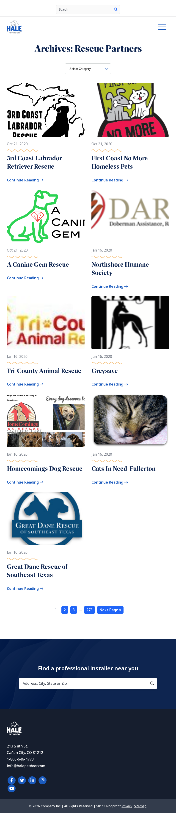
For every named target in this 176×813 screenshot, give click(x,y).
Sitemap (140, 806)
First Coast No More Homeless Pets (119, 162)
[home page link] (67, 26)
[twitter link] (22, 780)
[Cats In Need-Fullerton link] (130, 420)
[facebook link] (12, 780)
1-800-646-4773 (20, 759)
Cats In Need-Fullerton (123, 469)
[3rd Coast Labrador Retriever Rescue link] (46, 110)
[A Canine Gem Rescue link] (46, 216)
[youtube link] (12, 788)
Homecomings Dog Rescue (44, 469)
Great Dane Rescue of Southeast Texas (37, 571)
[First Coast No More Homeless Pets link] (130, 110)
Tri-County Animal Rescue (44, 371)
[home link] (14, 733)
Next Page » (110, 610)
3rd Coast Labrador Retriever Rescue (34, 162)
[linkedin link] (32, 780)
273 (89, 610)
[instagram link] (42, 780)
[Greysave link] (130, 322)
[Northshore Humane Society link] (130, 216)
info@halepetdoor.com (26, 766)
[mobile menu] (162, 27)
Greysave (104, 371)
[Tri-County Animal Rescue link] (46, 322)
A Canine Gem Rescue (38, 264)
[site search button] (116, 9)
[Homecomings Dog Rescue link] (46, 420)
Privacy (127, 806)
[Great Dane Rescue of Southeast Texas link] (46, 518)
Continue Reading (23, 180)
